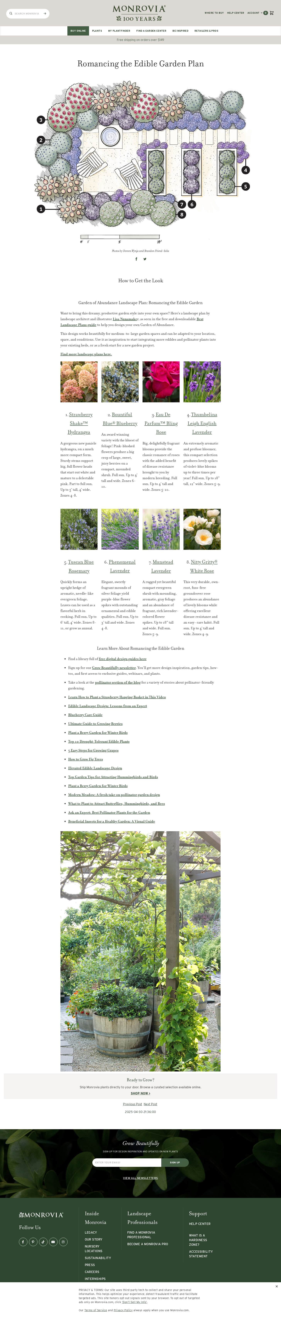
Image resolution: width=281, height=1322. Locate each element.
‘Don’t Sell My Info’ (134, 1302)
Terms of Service (95, 1310)
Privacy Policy (123, 1310)
